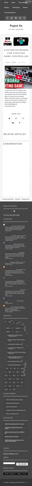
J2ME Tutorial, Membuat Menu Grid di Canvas (13, 428)
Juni (7, 368)
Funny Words (23, 2)
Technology (16, 7)
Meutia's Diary (8, 251)
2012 (14, 382)
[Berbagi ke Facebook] (19, 123)
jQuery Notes (8, 306)
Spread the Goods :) (10, 260)
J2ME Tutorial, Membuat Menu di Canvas (14, 424)
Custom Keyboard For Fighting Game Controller (15, 348)
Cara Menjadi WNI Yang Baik (13, 344)
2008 (6, 389)
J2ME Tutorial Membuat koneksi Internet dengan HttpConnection (14, 441)
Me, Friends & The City (10, 266)
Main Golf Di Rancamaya (11, 406)
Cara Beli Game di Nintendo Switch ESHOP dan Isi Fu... (14, 336)
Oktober (8, 328)
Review (25, 7)
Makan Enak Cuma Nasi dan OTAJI (12, 289)
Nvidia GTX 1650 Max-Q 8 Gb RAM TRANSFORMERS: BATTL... (15, 357)
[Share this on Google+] (16, 118)
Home (6, 2)
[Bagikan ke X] (9, 118)
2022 (17, 323)
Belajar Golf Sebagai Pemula (12, 413)
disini (21, 215)
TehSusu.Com (8, 233)
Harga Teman (8, 225)
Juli (16, 331)
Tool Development (9, 12)
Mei (14, 368)
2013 (6, 382)
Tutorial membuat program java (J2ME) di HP (14, 433)
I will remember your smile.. (10, 300)
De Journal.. (8, 242)
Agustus (8, 331)
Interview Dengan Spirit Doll (13, 361)
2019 (17, 371)
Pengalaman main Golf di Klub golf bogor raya (16, 410)
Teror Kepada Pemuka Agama (13, 364)
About (13, 2)
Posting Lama (25, 199)
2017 (14, 375)
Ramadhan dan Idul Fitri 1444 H (12, 252)
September (17, 328)
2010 (10, 386)
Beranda (17, 199)
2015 (10, 378)
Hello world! (7, 262)
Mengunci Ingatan (9, 224)
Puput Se (16, 25)
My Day (6, 7)
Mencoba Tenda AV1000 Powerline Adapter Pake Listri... (16, 353)
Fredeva (7, 277)
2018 (6, 375)
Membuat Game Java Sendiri (11, 436)
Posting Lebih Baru (8, 199)
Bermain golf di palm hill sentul (12, 403)
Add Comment (22, 62)
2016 (22, 375)
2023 (10, 321)
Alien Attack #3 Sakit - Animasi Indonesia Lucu (16, 340)
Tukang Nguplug (9, 288)
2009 (17, 386)
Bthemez (26, 482)
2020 (10, 371)
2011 (22, 382)
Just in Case (8, 305)
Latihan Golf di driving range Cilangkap (14, 399)
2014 (17, 378)
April (22, 368)
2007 (14, 389)
